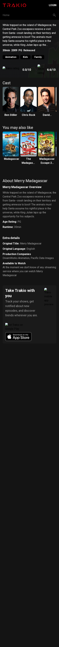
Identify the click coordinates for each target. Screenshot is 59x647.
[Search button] (54, 15)
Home (6, 15)
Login (52, 5)
